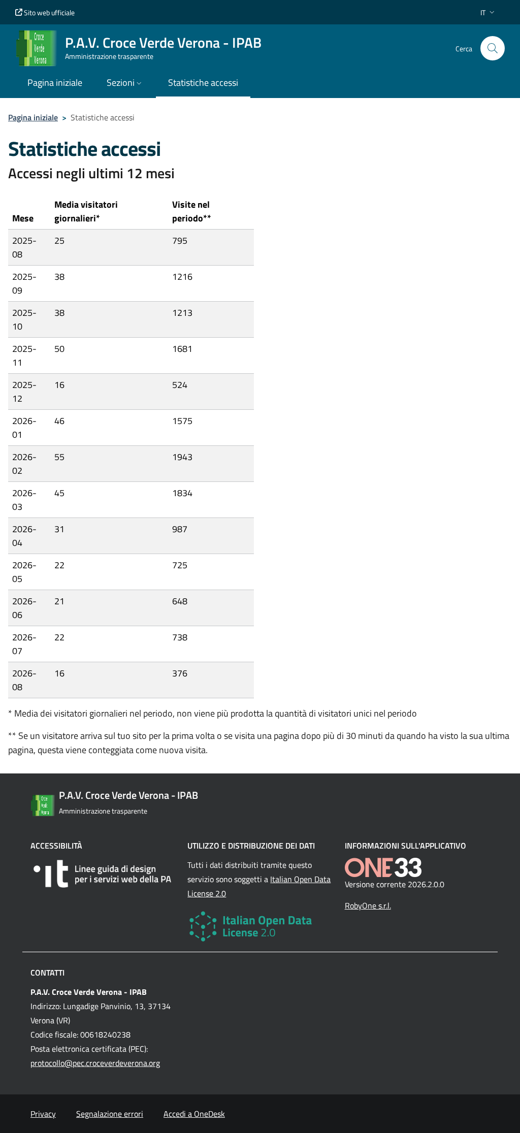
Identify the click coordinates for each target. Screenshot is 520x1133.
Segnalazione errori (109, 1114)
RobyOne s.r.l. (368, 905)
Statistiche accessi (203, 82)
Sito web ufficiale (48, 12)
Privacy (43, 1114)
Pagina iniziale (33, 117)
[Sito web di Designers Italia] (102, 874)
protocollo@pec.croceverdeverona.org (95, 1063)
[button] (488, 12)
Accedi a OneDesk (194, 1114)
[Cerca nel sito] (492, 48)
